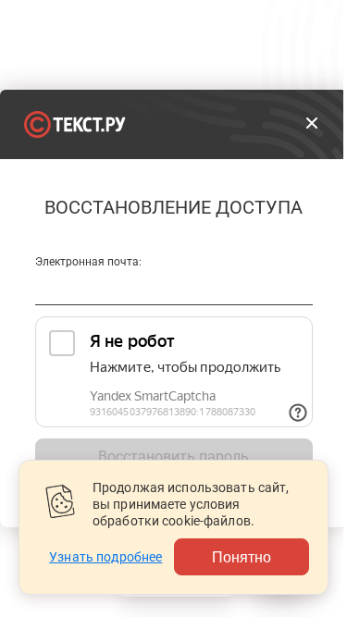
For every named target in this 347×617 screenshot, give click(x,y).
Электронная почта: (89, 261)
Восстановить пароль (173, 456)
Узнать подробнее (105, 556)
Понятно (241, 556)
